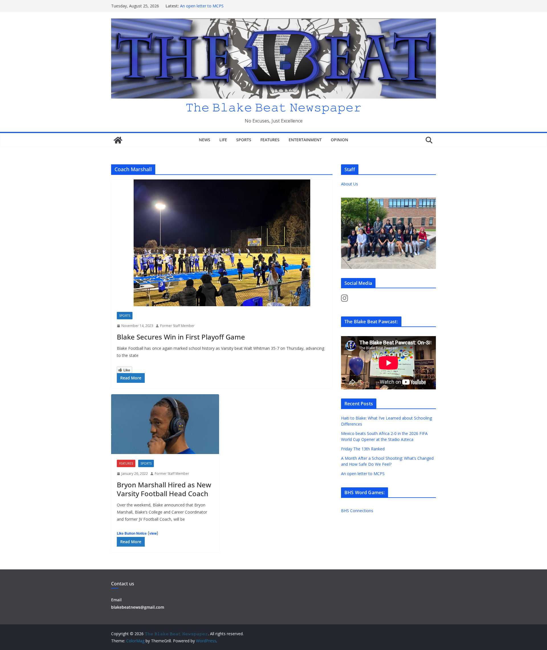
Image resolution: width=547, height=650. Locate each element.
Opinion (339, 139)
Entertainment (305, 139)
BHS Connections (357, 510)
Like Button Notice (132, 533)
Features (269, 139)
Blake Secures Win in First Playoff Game (181, 337)
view (153, 533)
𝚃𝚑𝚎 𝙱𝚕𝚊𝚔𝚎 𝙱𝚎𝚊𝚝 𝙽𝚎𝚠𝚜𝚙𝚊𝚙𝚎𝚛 (273, 107)
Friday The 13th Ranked (363, 448)
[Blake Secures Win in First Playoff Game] (221, 242)
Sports (243, 139)
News (204, 139)
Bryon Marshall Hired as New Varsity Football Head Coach (164, 489)
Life (223, 139)
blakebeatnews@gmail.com (137, 607)
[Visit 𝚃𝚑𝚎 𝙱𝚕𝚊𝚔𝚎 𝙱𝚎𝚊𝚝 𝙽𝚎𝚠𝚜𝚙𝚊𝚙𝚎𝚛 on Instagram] (344, 299)
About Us (349, 184)
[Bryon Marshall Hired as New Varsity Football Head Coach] (165, 424)
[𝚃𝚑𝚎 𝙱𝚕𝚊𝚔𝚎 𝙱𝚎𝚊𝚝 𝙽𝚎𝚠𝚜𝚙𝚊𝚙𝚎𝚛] (118, 140)
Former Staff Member (177, 325)
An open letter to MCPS (202, 6)
